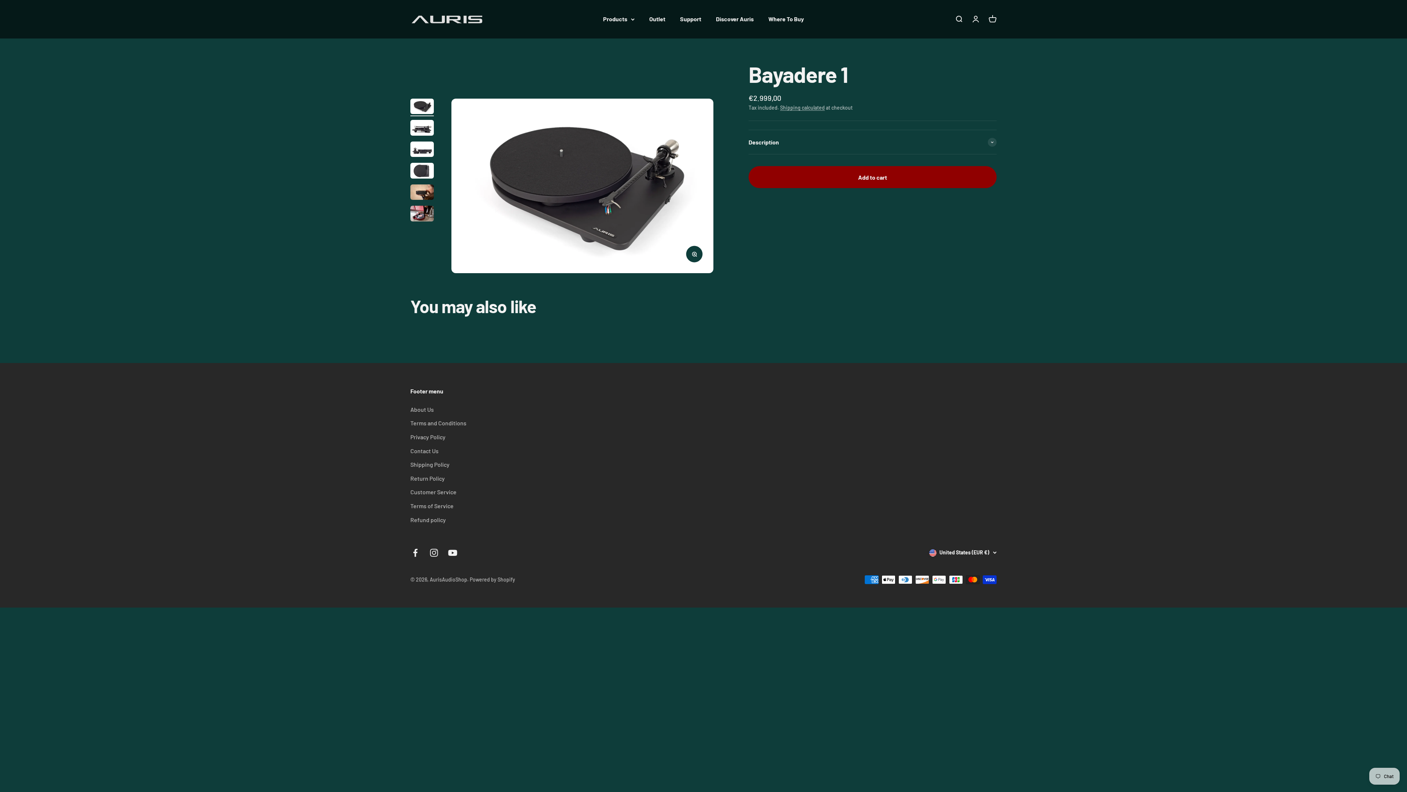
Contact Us (424, 450)
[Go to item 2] (422, 129)
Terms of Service (432, 505)
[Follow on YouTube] (453, 553)
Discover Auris (735, 18)
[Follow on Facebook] (415, 553)
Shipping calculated (802, 107)
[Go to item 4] (422, 172)
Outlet (657, 18)
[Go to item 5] (422, 193)
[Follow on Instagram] (434, 553)
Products (615, 18)
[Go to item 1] (422, 108)
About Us (422, 409)
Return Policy (427, 478)
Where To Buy (786, 18)
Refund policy (428, 519)
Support (690, 18)
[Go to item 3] (422, 151)
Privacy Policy (428, 436)
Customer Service (433, 491)
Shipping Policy (430, 464)
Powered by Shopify (492, 579)
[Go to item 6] (422, 215)
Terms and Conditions (438, 422)
